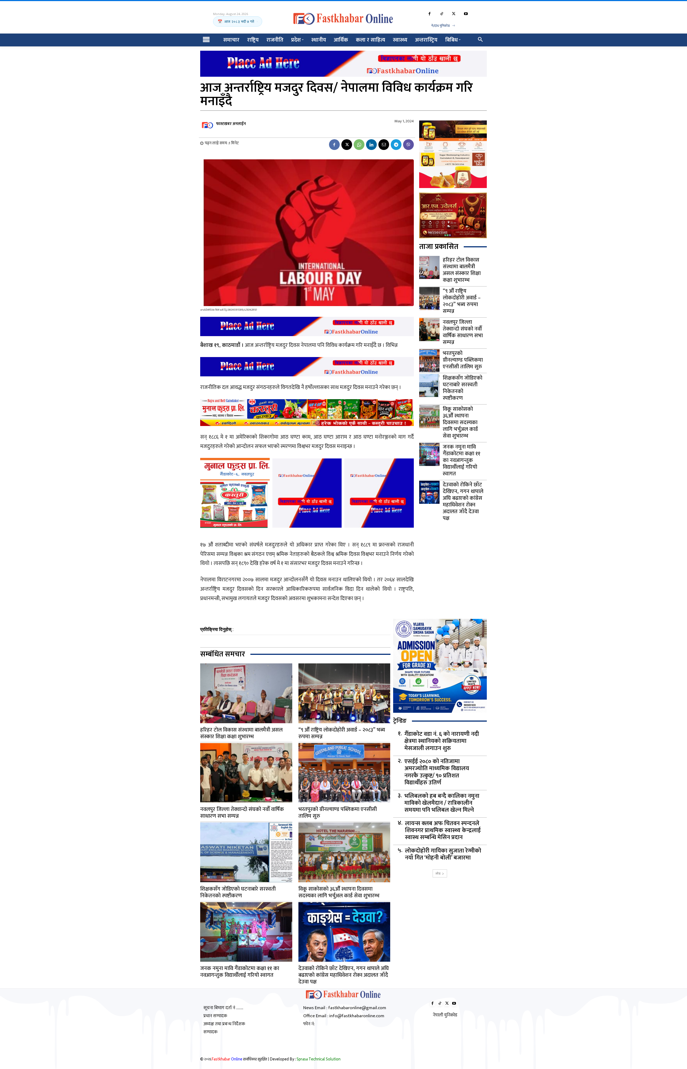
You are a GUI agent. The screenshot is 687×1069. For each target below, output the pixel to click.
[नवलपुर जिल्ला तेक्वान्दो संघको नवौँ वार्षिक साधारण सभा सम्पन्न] (429, 329)
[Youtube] (465, 14)
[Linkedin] (371, 144)
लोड (438, 873)
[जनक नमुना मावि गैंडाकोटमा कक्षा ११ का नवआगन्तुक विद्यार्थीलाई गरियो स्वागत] (429, 454)
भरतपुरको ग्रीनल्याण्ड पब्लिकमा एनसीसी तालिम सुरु (463, 360)
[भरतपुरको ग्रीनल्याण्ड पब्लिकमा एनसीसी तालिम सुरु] (429, 360)
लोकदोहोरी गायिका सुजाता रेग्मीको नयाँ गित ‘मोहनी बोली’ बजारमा (443, 854)
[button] (480, 40)
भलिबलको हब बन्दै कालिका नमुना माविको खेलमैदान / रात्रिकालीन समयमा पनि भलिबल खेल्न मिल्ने (441, 803)
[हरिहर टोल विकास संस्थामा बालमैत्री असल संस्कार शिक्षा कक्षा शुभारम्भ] (429, 267)
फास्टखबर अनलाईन (231, 123)
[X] (453, 14)
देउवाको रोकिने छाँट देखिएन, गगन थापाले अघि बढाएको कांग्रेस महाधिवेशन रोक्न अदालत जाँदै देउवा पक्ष (463, 501)
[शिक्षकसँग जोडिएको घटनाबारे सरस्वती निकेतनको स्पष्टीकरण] (429, 385)
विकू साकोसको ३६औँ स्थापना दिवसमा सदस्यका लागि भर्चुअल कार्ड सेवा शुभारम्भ (460, 422)
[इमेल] (383, 144)
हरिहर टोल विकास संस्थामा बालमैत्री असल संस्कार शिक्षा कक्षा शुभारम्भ (462, 270)
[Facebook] (429, 14)
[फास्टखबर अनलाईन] (207, 124)
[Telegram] (396, 144)
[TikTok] (441, 14)
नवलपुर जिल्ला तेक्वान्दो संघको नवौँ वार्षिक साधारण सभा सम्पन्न (463, 332)
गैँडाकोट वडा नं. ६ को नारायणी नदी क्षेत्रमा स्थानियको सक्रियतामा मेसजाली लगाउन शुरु (441, 741)
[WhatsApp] (359, 144)
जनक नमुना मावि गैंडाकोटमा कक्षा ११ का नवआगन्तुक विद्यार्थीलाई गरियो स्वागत (461, 460)
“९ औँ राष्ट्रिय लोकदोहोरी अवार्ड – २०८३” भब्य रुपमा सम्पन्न (462, 301)
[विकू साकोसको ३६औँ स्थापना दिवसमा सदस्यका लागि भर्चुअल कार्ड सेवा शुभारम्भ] (429, 416)
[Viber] (408, 144)
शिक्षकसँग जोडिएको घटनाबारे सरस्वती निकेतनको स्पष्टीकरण (462, 388)
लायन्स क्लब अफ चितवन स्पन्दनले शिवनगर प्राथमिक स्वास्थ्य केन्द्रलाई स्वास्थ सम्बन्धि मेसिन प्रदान (443, 830)
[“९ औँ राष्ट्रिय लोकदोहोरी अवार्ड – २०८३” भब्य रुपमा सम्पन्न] (429, 298)
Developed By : (305, 1060)
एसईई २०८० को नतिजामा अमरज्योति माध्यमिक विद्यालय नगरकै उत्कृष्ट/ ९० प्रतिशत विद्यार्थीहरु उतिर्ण (436, 772)
